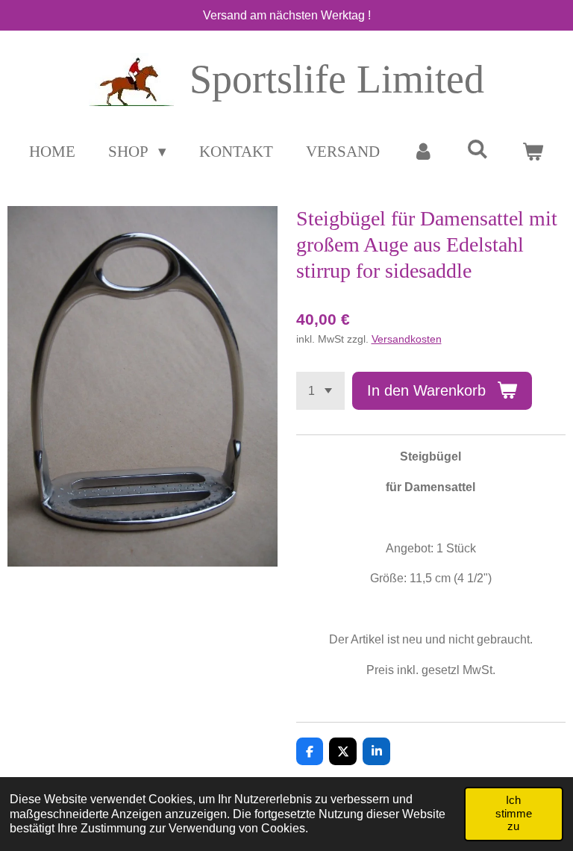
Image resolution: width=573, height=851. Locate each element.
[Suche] (477, 149)
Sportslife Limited (337, 79)
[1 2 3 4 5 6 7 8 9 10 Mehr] (320, 391)
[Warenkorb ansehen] (532, 152)
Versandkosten (407, 339)
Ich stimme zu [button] (513, 813)
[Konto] (423, 152)
